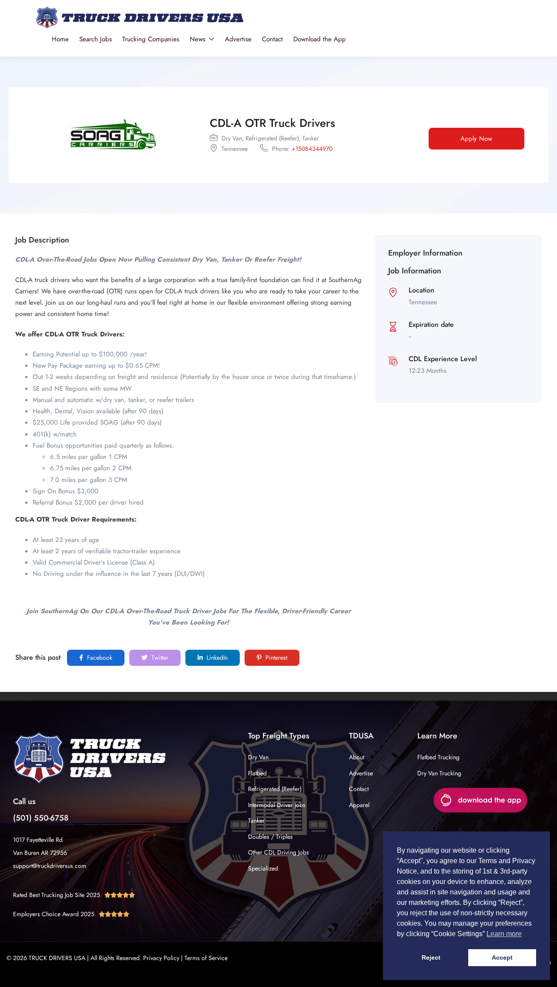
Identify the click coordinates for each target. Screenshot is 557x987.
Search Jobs (95, 39)
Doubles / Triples (270, 836)
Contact (272, 39)
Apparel (359, 805)
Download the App (319, 39)
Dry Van (258, 757)
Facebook (98, 657)
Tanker (256, 820)
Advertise (238, 39)
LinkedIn (216, 657)
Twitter (159, 657)
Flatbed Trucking (438, 757)
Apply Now (476, 138)
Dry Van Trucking (439, 773)
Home (60, 39)
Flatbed (257, 773)
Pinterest (275, 657)
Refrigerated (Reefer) (275, 788)
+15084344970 (312, 148)
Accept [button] (502, 957)
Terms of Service (206, 958)
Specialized (263, 868)
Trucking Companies (150, 39)
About (356, 757)
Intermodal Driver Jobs (276, 805)
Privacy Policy (161, 958)
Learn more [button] (504, 933)
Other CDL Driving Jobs (278, 852)
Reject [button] (431, 957)
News (199, 39)
